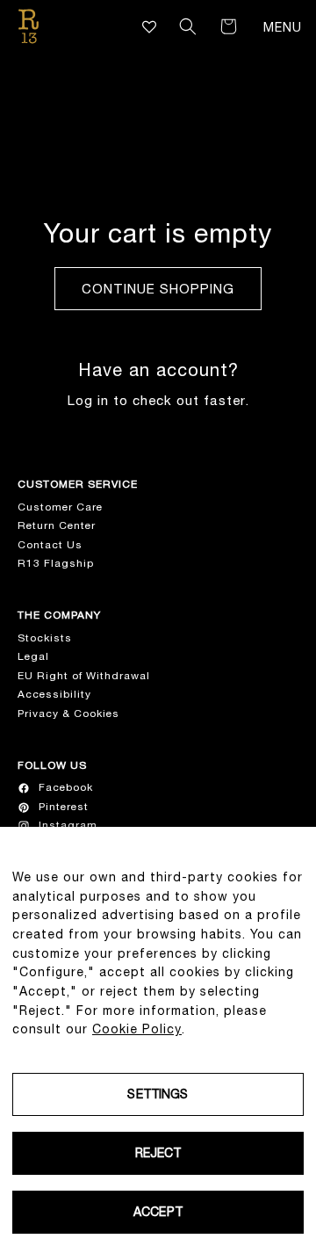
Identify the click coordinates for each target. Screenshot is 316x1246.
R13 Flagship (56, 563)
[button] (187, 26)
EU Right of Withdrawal (84, 676)
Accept (158, 1212)
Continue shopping (158, 288)
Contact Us (50, 545)
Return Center (57, 525)
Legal (33, 656)
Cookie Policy (137, 1029)
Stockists (45, 638)
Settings (157, 1094)
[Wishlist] (149, 27)
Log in (88, 400)
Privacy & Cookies (68, 713)
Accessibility (54, 694)
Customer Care (60, 507)
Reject (158, 1153)
